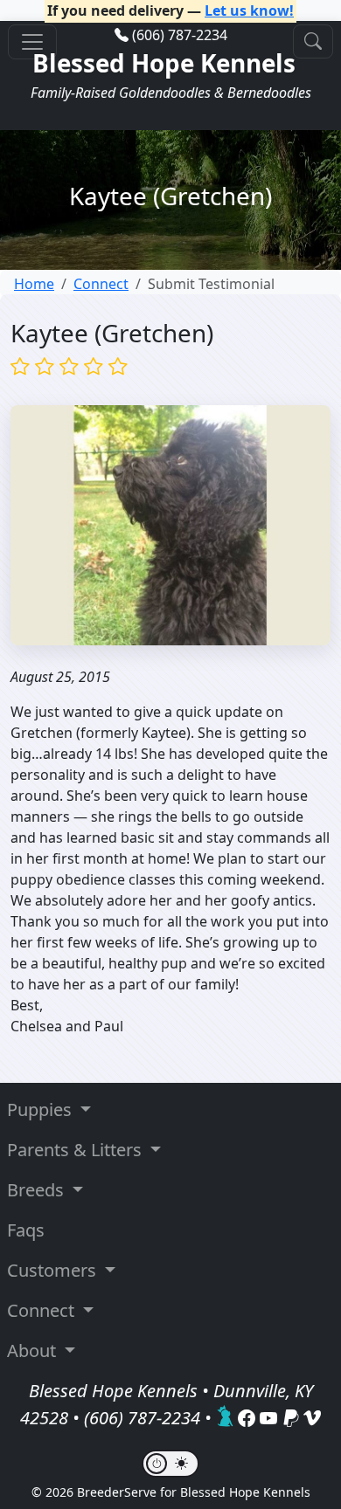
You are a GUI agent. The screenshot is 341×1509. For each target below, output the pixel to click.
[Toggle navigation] (32, 41)
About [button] (33, 1350)
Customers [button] (54, 1270)
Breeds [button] (37, 1190)
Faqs (26, 1230)
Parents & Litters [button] (76, 1149)
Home (34, 283)
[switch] (170, 1464)
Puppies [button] (41, 1109)
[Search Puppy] (313, 41)
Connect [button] (43, 1310)
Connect (101, 283)
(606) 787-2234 (179, 35)
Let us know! (249, 10)
